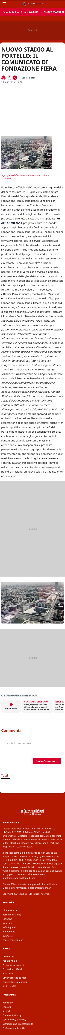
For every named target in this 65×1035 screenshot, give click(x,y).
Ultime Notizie (10, 910)
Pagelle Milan (10, 960)
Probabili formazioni (13, 964)
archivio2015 (31, 11)
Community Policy (12, 1015)
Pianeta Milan (11, 12)
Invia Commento (46, 761)
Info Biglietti (9, 927)
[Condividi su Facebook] (9, 77)
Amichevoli (8, 973)
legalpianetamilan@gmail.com (19, 877)
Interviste (8, 935)
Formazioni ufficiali (13, 969)
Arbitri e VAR (9, 986)
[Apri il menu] (4, 4)
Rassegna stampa (12, 914)
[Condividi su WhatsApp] (3, 77)
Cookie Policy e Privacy (14, 1019)
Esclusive (7, 918)
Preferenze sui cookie (14, 1028)
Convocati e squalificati (15, 981)
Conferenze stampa (13, 939)
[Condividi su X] (15, 77)
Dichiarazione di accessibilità (18, 1023)
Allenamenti (9, 931)
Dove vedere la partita (14, 977)
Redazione (8, 1002)
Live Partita (8, 956)
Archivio (7, 1011)
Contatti (7, 1006)
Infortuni (7, 922)
